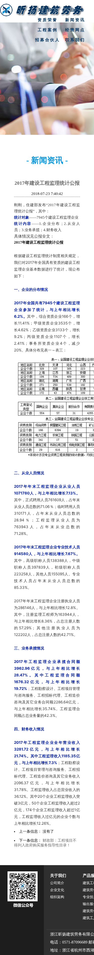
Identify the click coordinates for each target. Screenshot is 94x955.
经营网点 (75, 30)
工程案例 (48, 30)
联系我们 (75, 40)
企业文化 (57, 890)
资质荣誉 (48, 20)
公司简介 (57, 883)
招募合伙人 (47, 40)
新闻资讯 (75, 20)
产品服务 (75, 10)
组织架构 (57, 897)
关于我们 (48, 10)
